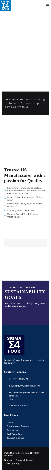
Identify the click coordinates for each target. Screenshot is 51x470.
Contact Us (12, 430)
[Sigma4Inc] (25, 5)
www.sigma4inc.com (18, 405)
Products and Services (18, 426)
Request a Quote (15, 437)
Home (10, 422)
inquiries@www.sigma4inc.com (24, 385)
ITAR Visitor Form (15, 433)
